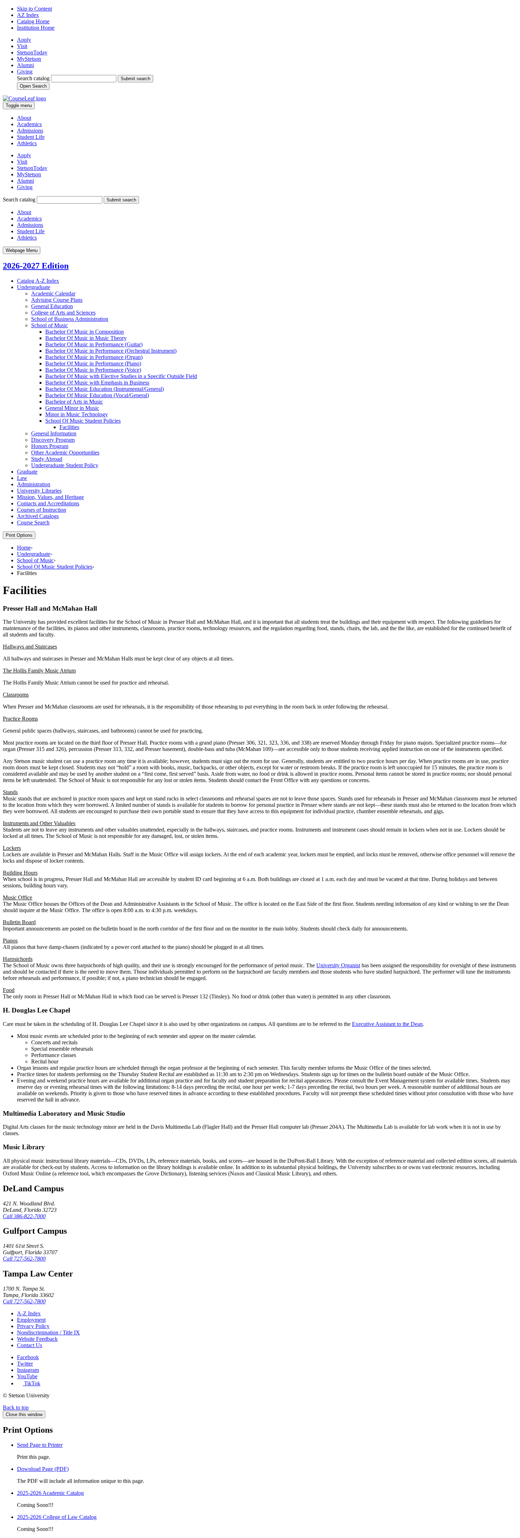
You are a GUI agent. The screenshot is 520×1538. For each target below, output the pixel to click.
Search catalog (33, 78)
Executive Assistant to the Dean (387, 1024)
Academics (29, 124)
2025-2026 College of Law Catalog (57, 1517)
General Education (52, 306)
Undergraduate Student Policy (64, 465)
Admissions (30, 131)
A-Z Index (29, 1313)
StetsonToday (32, 52)
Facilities (69, 427)
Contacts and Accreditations (48, 503)
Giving (25, 72)
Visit (22, 46)
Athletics (27, 143)
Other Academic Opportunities (65, 453)
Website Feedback (37, 1339)
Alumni (25, 65)
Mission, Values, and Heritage (50, 497)
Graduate (27, 472)
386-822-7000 (24, 1216)
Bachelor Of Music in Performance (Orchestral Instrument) (111, 351)
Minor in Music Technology (76, 414)
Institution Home (35, 28)
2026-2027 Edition (36, 265)
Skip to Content (34, 9)
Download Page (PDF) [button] (43, 1469)
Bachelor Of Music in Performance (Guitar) (94, 344)
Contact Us (29, 1345)
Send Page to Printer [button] (40, 1445)
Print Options (19, 535)
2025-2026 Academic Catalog (50, 1493)
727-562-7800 (24, 1259)
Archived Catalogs (38, 516)
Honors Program (49, 446)
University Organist (338, 965)
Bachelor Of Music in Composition (84, 332)
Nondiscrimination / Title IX (48, 1332)
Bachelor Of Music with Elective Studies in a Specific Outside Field (121, 376)
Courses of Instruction (41, 510)
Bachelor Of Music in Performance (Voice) (93, 370)
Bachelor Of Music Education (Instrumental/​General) (104, 389)
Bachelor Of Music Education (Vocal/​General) (97, 395)
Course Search (33, 522)
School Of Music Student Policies (83, 421)
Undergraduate (33, 287)
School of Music (49, 325)
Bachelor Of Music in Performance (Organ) (94, 357)
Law (22, 478)
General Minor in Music (72, 408)
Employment (31, 1320)
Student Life (31, 137)
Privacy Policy (33, 1326)
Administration (33, 484)
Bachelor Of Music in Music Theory (86, 338)
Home (24, 548)
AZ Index (28, 15)
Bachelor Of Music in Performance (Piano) (93, 363)
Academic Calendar (53, 293)
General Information (53, 433)
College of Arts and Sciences (63, 313)
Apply (24, 40)
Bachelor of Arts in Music (74, 402)
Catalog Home (33, 21)
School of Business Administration (69, 319)
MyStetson (29, 59)
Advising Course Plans (56, 300)
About (24, 118)
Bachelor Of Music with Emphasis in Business (97, 383)
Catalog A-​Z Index (38, 281)
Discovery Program (53, 440)
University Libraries (39, 491)
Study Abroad (46, 459)
